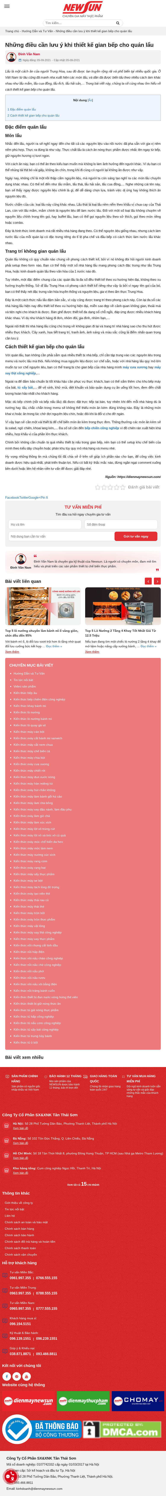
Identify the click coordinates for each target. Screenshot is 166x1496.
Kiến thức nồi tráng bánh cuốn (34, 990)
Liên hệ (10, 1215)
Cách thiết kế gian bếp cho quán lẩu (33, 115)
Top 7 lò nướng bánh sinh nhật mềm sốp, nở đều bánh (121, 633)
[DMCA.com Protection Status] (122, 1429)
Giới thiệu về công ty (19, 1202)
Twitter (24, 497)
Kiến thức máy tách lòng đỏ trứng (36, 887)
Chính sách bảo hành (19, 1235)
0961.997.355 (20, 1278)
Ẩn (90, 100)
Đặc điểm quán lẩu (22, 109)
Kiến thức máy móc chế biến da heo (38, 841)
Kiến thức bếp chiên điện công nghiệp (39, 699)
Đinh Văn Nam (29, 54)
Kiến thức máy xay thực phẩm (34, 939)
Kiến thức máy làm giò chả (32, 816)
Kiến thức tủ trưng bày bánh (33, 1036)
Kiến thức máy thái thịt (29, 906)
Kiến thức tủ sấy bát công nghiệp (36, 1029)
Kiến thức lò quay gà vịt (30, 725)
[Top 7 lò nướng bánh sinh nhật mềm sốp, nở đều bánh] (123, 606)
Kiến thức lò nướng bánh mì (33, 718)
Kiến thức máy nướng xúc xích (34, 854)
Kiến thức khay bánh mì (30, 706)
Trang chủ (12, 31)
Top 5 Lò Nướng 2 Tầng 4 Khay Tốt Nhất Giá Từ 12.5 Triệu (40, 633)
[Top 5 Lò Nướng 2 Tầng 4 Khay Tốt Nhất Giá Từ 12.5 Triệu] (43, 606)
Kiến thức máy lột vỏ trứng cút (34, 829)
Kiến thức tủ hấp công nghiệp (34, 1016)
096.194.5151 (20, 1324)
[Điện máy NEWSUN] (83, 9)
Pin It (44, 497)
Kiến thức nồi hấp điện (29, 952)
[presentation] (148, 581)
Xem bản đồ (20, 1128)
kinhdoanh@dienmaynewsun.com (39, 1488)
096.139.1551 (20, 1338)
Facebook (12, 497)
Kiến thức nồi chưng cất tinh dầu (36, 945)
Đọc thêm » (69, 646)
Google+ (35, 497)
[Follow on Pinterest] (16, 1376)
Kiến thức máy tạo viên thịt (32, 893)
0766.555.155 (46, 1278)
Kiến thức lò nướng (27, 712)
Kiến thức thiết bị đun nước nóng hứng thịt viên (46, 997)
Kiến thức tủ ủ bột (26, 1042)
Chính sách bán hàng (19, 1228)
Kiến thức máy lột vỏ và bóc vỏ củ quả (40, 835)
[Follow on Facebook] (6, 1376)
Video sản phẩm (25, 686)
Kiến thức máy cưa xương (31, 764)
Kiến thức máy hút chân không (34, 790)
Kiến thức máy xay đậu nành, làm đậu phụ (43, 809)
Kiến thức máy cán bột (29, 731)
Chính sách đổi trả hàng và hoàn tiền (30, 1241)
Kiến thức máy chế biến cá (32, 751)
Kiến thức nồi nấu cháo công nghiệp (38, 958)
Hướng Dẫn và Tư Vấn (37, 31)
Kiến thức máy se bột (28, 880)
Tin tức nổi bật (23, 680)
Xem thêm (12, 651)
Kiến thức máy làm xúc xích (32, 822)
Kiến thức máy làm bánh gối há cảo (38, 796)
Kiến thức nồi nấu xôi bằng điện (35, 984)
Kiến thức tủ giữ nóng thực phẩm (36, 1010)
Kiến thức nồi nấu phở (29, 971)
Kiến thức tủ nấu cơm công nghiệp (37, 1023)
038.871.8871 (20, 1354)
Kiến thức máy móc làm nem (33, 848)
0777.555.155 (46, 1308)
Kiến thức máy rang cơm (30, 861)
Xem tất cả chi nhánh (83, 1184)
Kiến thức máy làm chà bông (33, 803)
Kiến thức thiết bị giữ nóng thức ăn (37, 1003)
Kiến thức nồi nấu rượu (29, 977)
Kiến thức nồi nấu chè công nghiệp (37, 964)
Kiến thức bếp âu (25, 693)
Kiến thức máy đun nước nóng (34, 777)
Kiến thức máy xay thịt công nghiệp (38, 932)
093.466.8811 (46, 1354)
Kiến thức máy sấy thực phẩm (34, 874)
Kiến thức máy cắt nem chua (33, 744)
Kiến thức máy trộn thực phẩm (34, 919)
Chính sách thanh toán (20, 1248)
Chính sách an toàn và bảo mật (26, 1222)
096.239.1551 (46, 1338)
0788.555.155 (46, 1293)
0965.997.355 (20, 1308)
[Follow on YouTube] (26, 1376)
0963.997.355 (20, 1293)
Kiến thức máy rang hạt (30, 867)
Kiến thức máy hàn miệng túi (33, 783)
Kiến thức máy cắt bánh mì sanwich (38, 738)
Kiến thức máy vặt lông (29, 926)
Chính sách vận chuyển (21, 1254)
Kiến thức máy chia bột (29, 757)
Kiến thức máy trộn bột (29, 913)
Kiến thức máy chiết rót (29, 770)
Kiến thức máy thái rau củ (31, 900)
